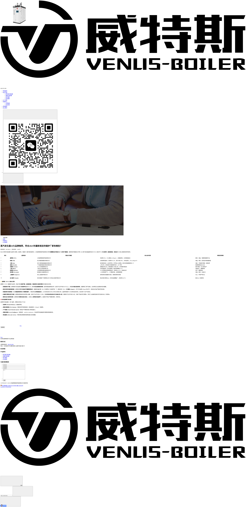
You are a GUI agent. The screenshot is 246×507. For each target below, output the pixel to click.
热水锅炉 (8, 98)
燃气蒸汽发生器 (9, 94)
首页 (4, 239)
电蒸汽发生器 (9, 95)
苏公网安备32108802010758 (8, 385)
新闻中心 (5, 240)
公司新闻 (8, 103)
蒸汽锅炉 (8, 97)
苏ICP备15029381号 (18, 385)
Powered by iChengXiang (6, 386)
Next (1, 337)
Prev (21, 325)
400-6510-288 (10, 344)
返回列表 (2, 327)
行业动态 (8, 104)
